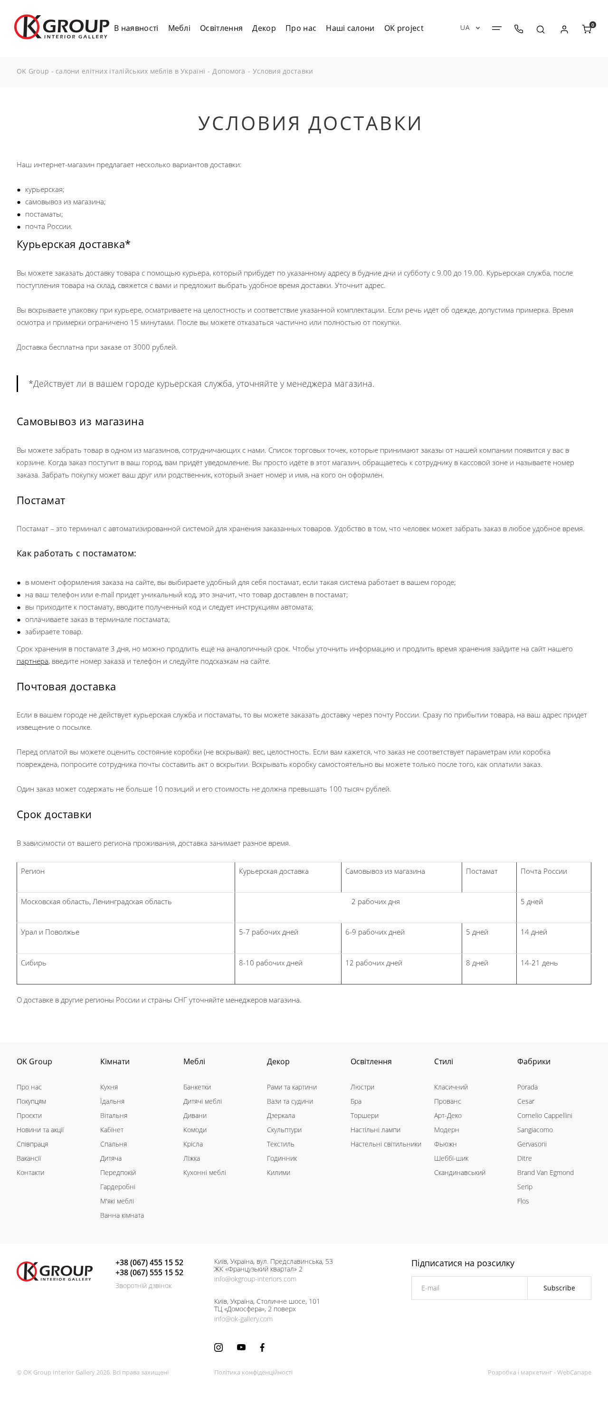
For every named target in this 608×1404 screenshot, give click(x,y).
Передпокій (118, 1172)
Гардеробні (117, 1186)
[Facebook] (262, 1347)
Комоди (195, 1129)
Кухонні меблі (204, 1172)
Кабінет (112, 1129)
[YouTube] (241, 1347)
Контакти (30, 1172)
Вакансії (29, 1158)
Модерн (446, 1129)
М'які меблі (117, 1200)
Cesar (525, 1101)
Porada (527, 1086)
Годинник (282, 1158)
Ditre (524, 1158)
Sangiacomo (535, 1129)
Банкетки (197, 1086)
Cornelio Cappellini (544, 1115)
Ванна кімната (122, 1215)
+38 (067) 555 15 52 (149, 1272)
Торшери (365, 1115)
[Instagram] (218, 1347)
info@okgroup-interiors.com (255, 1278)
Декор (278, 1061)
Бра (356, 1101)
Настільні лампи (375, 1129)
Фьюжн (445, 1143)
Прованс (447, 1101)
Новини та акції (40, 1129)
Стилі (443, 1061)
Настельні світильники (386, 1143)
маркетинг (536, 1372)
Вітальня (113, 1115)
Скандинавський (459, 1172)
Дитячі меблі (202, 1101)
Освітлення (371, 1061)
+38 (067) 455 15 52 (149, 1262)
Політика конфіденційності (253, 1372)
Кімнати (115, 1061)
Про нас (29, 1086)
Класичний (451, 1086)
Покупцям (31, 1101)
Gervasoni (532, 1143)
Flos (523, 1200)
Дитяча (111, 1158)
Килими (278, 1172)
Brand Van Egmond (545, 1172)
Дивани (195, 1115)
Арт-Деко (448, 1115)
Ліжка (191, 1158)
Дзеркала (281, 1115)
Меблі (194, 1061)
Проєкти (29, 1115)
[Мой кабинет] (564, 30)
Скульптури (284, 1129)
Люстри (362, 1086)
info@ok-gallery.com (243, 1318)
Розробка (502, 1372)
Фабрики (534, 1061)
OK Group (34, 1061)
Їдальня (112, 1101)
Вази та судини (290, 1101)
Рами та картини (292, 1086)
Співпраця (32, 1143)
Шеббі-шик (451, 1158)
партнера (32, 661)
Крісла (193, 1143)
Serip (524, 1186)
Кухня (109, 1086)
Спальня (113, 1143)
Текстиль (280, 1143)
